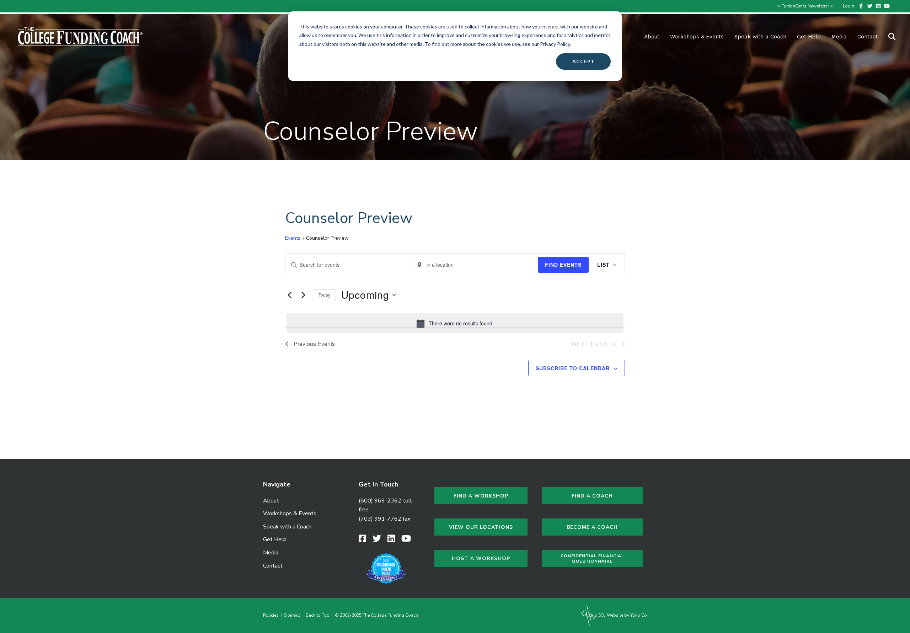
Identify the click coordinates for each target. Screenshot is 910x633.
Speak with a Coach (760, 36)
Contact (867, 36)
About (651, 36)
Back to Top (318, 615)
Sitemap (292, 615)
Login (848, 6)
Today (324, 295)
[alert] (455, 323)
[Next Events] (303, 295)
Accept (583, 61)
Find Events (563, 264)
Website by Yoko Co (626, 615)
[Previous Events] (289, 295)
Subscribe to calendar (573, 368)
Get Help (809, 36)
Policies (272, 615)
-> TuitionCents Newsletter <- (805, 6)
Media (270, 553)
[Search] (887, 36)
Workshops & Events (697, 36)
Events (292, 238)
